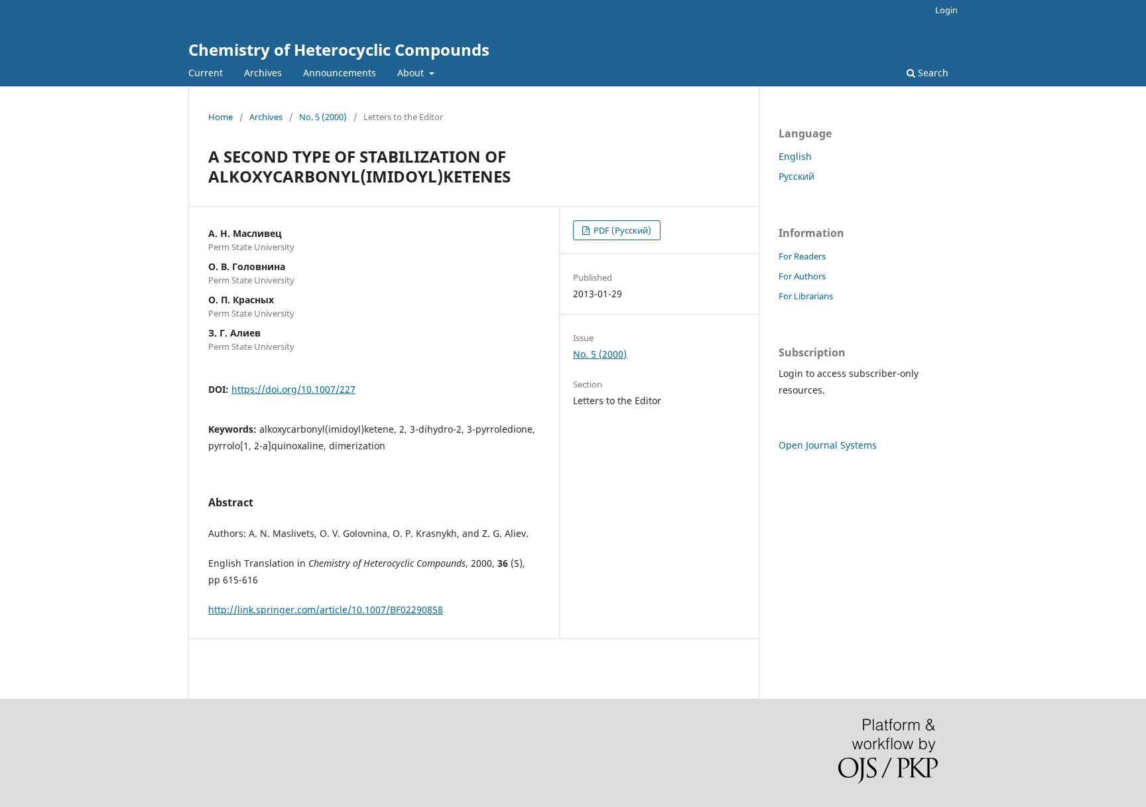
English (795, 156)
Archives (263, 72)
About (411, 72)
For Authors (802, 276)
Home (220, 117)
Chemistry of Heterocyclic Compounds (338, 49)
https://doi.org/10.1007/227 (293, 389)
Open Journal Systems (828, 445)
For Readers (802, 256)
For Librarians (806, 296)
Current (205, 72)
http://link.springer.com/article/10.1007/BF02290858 (325, 609)
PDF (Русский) (621, 230)
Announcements (339, 72)
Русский (796, 176)
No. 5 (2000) (323, 117)
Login (946, 10)
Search (931, 72)
